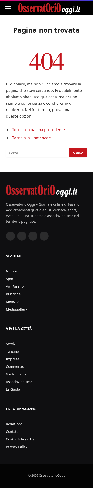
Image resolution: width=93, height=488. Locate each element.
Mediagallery (16, 309)
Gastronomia (16, 374)
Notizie (11, 271)
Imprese (12, 359)
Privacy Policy (16, 446)
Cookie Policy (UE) (20, 439)
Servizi (11, 343)
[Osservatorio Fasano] (49, 8)
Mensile (12, 301)
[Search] (86, 8)
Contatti (12, 431)
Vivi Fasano (15, 286)
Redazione (14, 424)
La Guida (13, 389)
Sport (10, 278)
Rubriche (13, 294)
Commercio (15, 366)
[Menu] (8, 8)
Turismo (12, 351)
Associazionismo (19, 382)
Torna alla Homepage (31, 137)
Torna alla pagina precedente (38, 129)
